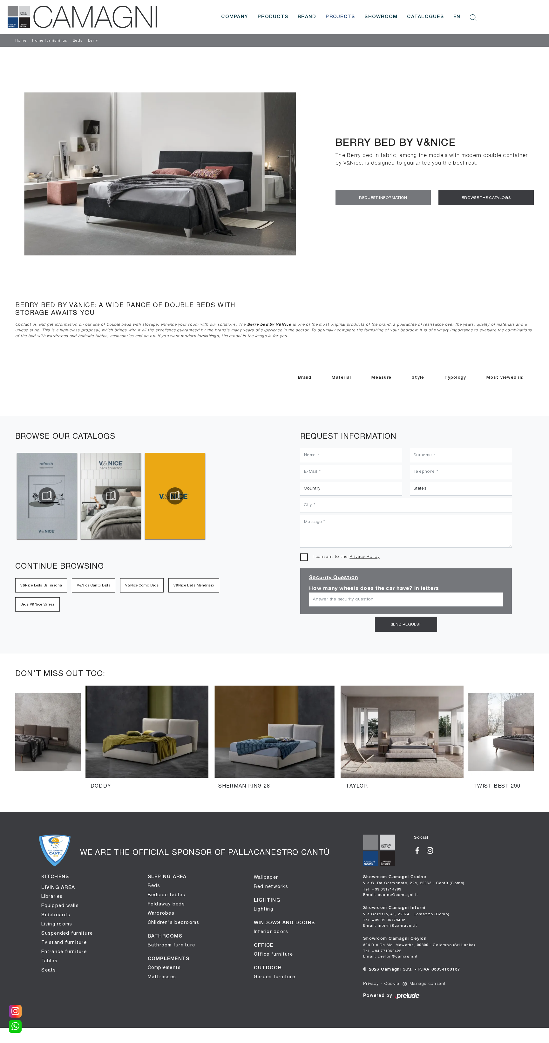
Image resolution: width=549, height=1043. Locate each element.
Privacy (371, 983)
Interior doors (271, 931)
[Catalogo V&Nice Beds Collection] (111, 496)
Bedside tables (167, 894)
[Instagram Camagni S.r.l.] (432, 850)
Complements (164, 967)
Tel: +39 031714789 (382, 889)
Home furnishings (49, 40)
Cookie (392, 983)
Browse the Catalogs (486, 197)
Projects (340, 17)
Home (21, 40)
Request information (383, 197)
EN (457, 17)
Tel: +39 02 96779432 (384, 920)
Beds (77, 40)
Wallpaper (266, 877)
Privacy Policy (364, 557)
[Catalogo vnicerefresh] (47, 496)
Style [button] (418, 377)
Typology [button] (455, 377)
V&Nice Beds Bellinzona (41, 585)
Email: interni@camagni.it (390, 925)
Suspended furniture (67, 933)
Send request (406, 624)
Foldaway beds (166, 903)
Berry (93, 40)
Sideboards (55, 914)
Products (273, 17)
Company (234, 17)
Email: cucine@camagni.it (390, 894)
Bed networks (271, 886)
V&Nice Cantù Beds (93, 585)
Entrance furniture (64, 951)
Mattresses (162, 976)
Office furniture (273, 954)
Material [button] (341, 377)
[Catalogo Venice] (175, 496)
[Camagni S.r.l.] (82, 16)
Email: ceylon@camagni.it (390, 956)
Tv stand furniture (64, 942)
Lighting (263, 908)
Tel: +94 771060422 (382, 951)
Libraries (52, 896)
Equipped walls (60, 905)
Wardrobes (161, 913)
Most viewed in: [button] (505, 377)
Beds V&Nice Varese (37, 604)
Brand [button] (304, 377)
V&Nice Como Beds (142, 585)
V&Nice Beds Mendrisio (193, 585)
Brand (307, 17)
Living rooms (56, 923)
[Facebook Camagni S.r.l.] (420, 850)
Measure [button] (381, 377)
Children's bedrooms (174, 922)
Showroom (380, 17)
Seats (48, 969)
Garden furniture (274, 976)
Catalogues (425, 17)
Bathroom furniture (171, 944)
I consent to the (346, 557)
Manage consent (428, 983)
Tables (49, 960)
